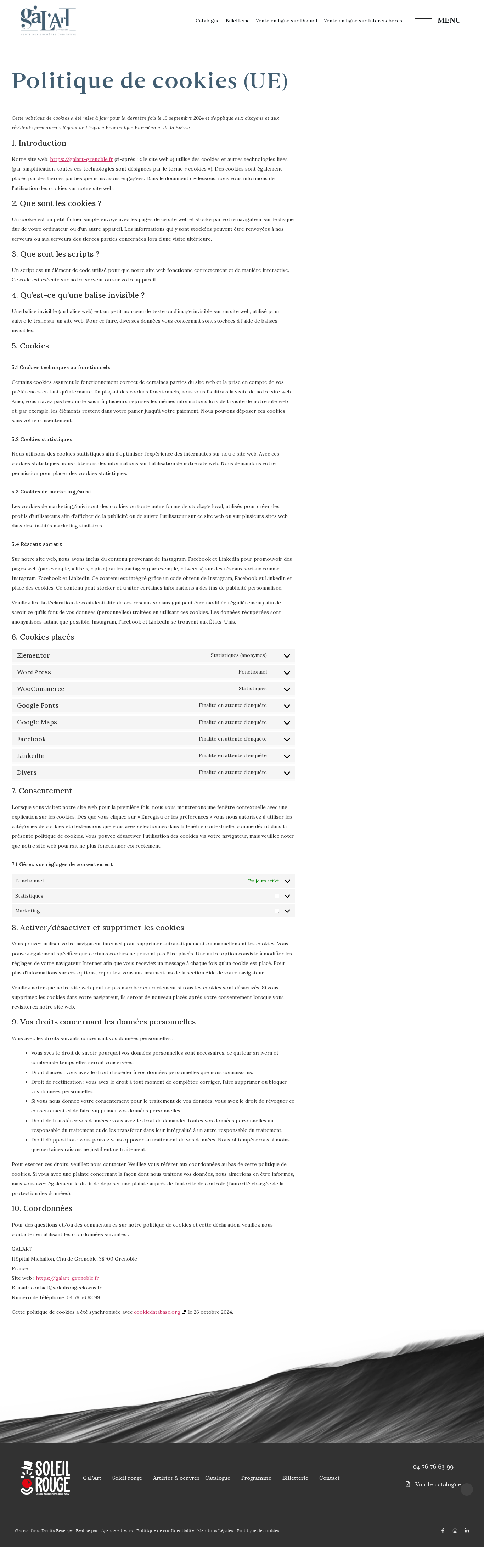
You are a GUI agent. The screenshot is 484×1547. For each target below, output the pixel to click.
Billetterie (295, 1478)
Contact (329, 1478)
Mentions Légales (215, 1531)
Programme (256, 1478)
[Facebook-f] (442, 1530)
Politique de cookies (258, 1531)
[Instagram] (454, 1530)
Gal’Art (92, 1478)
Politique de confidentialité (165, 1531)
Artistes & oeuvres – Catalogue (191, 1478)
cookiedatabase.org (157, 1312)
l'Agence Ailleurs (116, 1531)
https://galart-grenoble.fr (81, 159)
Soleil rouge (127, 1478)
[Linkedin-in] (467, 1530)
